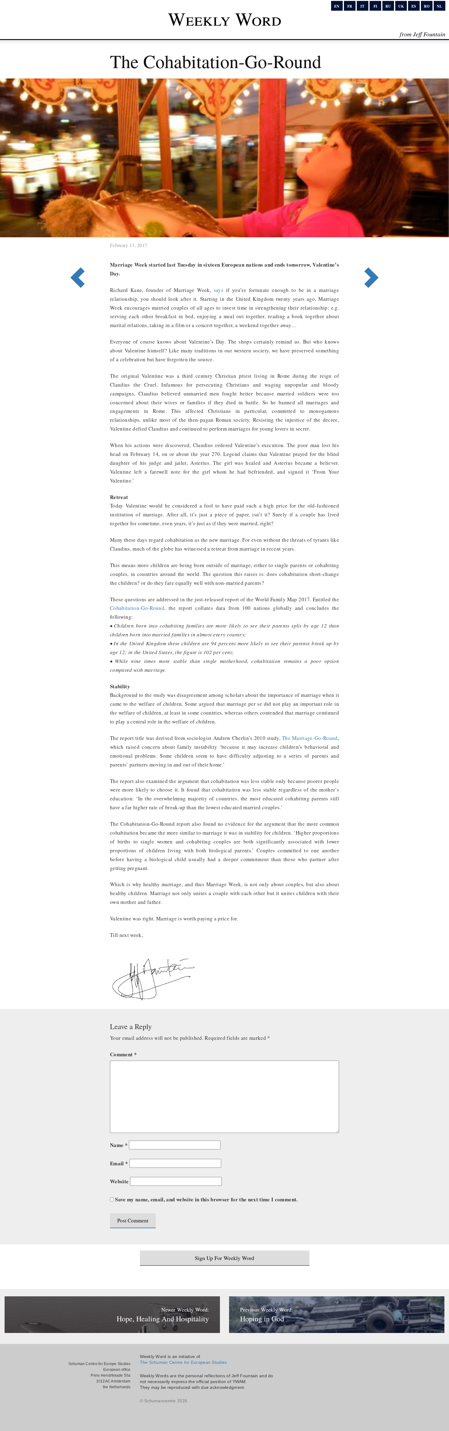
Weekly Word (224, 18)
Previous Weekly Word (373, 252)
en (336, 6)
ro (426, 6)
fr (349, 6)
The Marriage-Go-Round (310, 737)
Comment (123, 1054)
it (362, 6)
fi (375, 6)
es (413, 6)
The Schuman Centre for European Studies (183, 1362)
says (218, 289)
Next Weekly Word (75, 252)
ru (388, 6)
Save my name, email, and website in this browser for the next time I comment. (206, 1199)
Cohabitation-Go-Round (137, 607)
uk (401, 6)
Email (119, 1163)
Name (119, 1145)
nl (439, 6)
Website (119, 1181)
